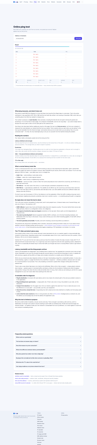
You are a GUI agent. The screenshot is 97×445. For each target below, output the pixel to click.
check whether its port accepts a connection (56, 225)
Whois (31, 2)
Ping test (39, 419)
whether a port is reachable (22, 376)
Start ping (78, 38)
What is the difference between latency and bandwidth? (30, 349)
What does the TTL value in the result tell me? (28, 362)
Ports (48, 2)
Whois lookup (40, 417)
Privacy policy (64, 415)
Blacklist (44, 2)
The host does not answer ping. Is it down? (27, 341)
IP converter (40, 432)
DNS (39, 2)
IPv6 (74, 2)
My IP (21, 2)
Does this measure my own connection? (26, 345)
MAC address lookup (42, 436)
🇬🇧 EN (78, 2)
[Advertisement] (48, 15)
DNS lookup (40, 421)
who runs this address (20, 380)
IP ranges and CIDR (41, 434)
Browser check (40, 440)
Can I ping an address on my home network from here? (30, 366)
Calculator (59, 2)
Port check (39, 425)
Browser (69, 2)
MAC (64, 2)
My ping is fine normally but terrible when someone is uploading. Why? (34, 358)
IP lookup (26, 2)
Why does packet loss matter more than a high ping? (29, 354)
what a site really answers (21, 378)
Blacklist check (40, 423)
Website (53, 2)
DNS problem (57, 293)
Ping (35, 2)
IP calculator (40, 429)
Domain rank (40, 438)
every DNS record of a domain (22, 383)
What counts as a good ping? (23, 337)
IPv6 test (39, 442)
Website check (40, 427)
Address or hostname (20, 35)
